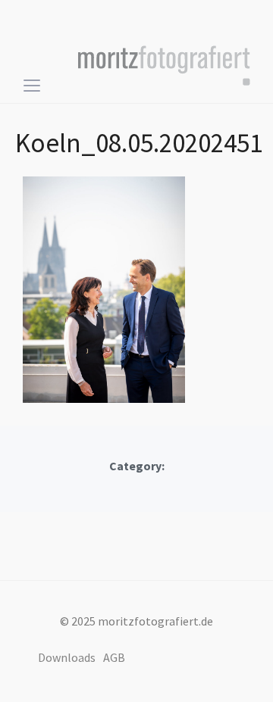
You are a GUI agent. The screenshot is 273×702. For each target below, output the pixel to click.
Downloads (67, 657)
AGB (114, 657)
